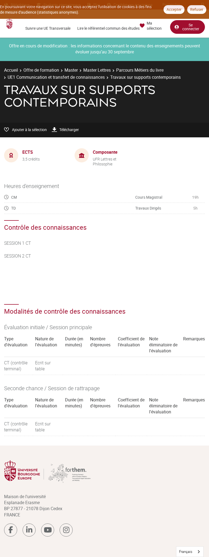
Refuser (196, 9)
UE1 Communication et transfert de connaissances (56, 77)
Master (71, 70)
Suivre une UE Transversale (47, 28)
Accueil (11, 70)
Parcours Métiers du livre (140, 70)
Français (185, 551)
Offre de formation (41, 70)
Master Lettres (97, 70)
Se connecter (190, 26)
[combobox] (190, 551)
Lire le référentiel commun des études (108, 28)
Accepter (174, 9)
